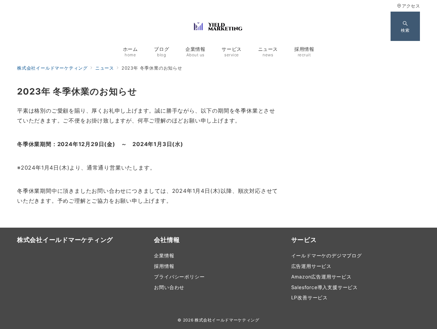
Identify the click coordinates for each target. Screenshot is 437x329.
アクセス (411, 6)
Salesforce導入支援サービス (324, 287)
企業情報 (164, 255)
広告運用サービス (311, 266)
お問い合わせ (169, 287)
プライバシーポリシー (179, 277)
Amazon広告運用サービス (321, 277)
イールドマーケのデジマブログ (326, 255)
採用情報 (164, 266)
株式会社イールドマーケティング (227, 320)
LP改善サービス (309, 297)
